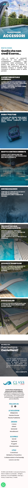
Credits (15, 477)
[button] (24, 4)
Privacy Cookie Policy (6, 477)
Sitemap (20, 475)
